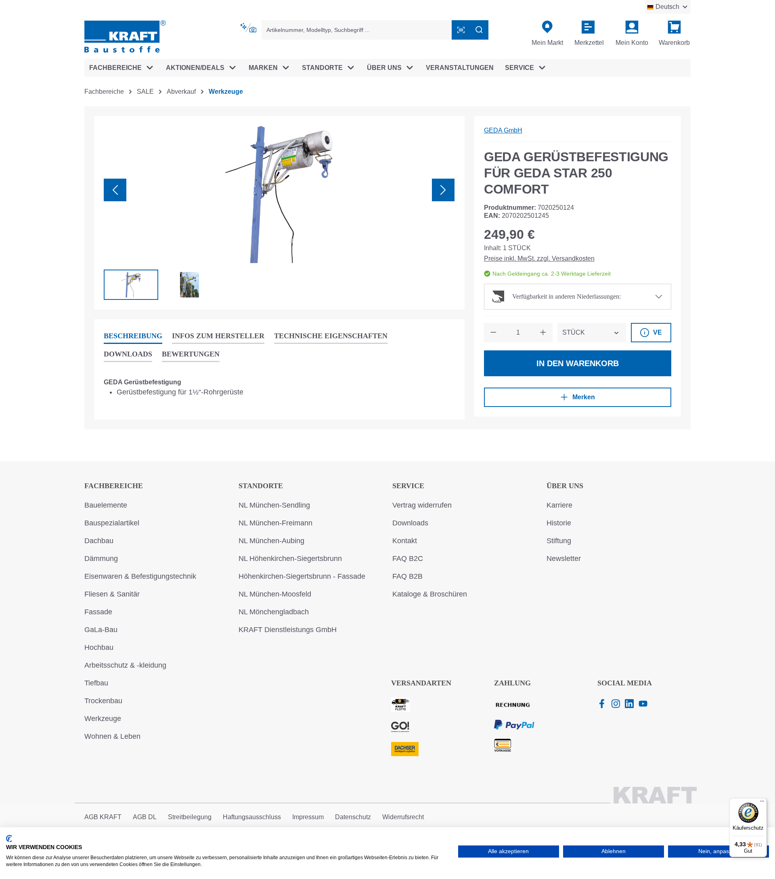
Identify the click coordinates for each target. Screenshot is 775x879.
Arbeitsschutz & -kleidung (125, 665)
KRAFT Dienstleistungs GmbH (288, 630)
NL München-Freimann (275, 523)
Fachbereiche (113, 486)
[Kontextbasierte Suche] (249, 28)
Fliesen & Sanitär (112, 594)
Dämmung (101, 558)
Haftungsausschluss (252, 817)
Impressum (308, 817)
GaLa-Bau (100, 630)
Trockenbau (103, 701)
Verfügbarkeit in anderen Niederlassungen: (566, 296)
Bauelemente (105, 505)
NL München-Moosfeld (275, 594)
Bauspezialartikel (111, 523)
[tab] (133, 336)
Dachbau (98, 541)
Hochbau (98, 647)
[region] (279, 213)
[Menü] (762, 803)
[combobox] (357, 30)
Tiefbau (96, 683)
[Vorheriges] (115, 190)
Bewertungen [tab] (191, 354)
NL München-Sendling (274, 505)
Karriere (559, 505)
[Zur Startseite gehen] (125, 35)
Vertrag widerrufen (422, 505)
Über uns (565, 486)
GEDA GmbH (503, 130)
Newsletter (564, 558)
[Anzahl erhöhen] (543, 332)
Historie (559, 523)
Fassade (98, 612)
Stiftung (559, 541)
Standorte (261, 486)
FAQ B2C (407, 558)
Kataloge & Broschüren (429, 594)
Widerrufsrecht (403, 817)
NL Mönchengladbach (274, 612)
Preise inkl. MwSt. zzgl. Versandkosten (539, 258)
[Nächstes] (443, 190)
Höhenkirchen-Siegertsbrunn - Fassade (302, 576)
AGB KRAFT (102, 817)
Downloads (410, 523)
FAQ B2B (407, 576)
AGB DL (145, 817)
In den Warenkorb (577, 363)
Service (408, 486)
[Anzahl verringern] (493, 332)
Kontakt (404, 541)
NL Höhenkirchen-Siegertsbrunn (290, 558)
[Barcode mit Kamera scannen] (461, 30)
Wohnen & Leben (112, 736)
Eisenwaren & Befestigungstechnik (140, 576)
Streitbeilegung (190, 817)
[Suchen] (479, 30)
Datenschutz (353, 817)
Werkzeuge (102, 719)
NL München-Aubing (271, 541)
